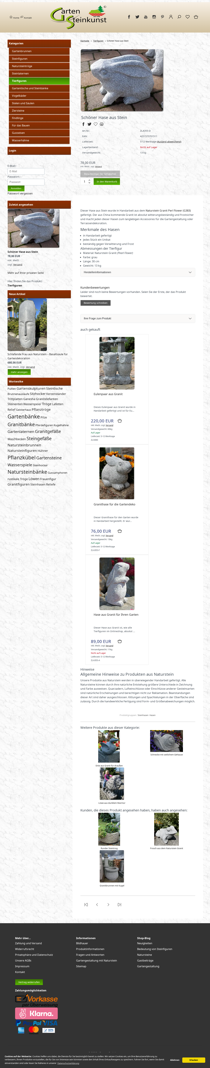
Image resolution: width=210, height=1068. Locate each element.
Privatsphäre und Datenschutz (34, 955)
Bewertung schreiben (95, 302)
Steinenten (15, 404)
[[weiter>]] (108, 906)
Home (16, 17)
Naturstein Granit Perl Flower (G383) (168, 210)
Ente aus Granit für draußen (109, 765)
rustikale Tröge (18, 479)
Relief (11, 410)
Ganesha (29, 399)
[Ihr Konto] (171, 18)
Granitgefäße (48, 431)
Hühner (43, 451)
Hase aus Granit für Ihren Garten (116, 615)
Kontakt (27, 17)
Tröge (47, 404)
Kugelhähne (61, 425)
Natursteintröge (22, 66)
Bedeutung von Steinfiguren (154, 949)
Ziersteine (18, 110)
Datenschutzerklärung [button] (68, 1063)
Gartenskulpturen (31, 388)
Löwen (34, 478)
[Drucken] (101, 125)
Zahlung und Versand (28, 943)
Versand (17, 264)
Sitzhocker (38, 394)
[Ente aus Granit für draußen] (109, 762)
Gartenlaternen (21, 431)
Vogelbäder (19, 95)
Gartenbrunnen (22, 51)
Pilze (44, 417)
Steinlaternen (20, 73)
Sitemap (81, 966)
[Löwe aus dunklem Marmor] (112, 799)
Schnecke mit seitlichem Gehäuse (166, 754)
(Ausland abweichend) (169, 141)
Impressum (22, 966)
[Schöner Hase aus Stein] (34, 247)
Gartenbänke (24, 416)
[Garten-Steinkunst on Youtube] (146, 18)
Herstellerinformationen (97, 272)
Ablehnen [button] (174, 1060)
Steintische (54, 388)
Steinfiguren (19, 58)
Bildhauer (82, 943)
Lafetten (57, 404)
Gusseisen (18, 133)
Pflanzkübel (22, 457)
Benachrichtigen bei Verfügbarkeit (100, 174)
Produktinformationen (90, 949)
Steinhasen (37, 484)
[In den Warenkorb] (119, 420)
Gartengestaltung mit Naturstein (96, 960)
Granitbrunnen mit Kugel (112, 885)
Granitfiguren (19, 484)
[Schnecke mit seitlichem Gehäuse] (166, 751)
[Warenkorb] (196, 18)
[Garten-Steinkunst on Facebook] (129, 18)
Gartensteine (49, 458)
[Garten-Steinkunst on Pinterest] (162, 18)
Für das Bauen (21, 125)
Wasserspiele (20, 464)
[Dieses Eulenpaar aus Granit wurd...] (116, 388)
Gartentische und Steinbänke (30, 88)
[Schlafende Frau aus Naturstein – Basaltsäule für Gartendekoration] (27, 350)
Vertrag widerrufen (29, 982)
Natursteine (144, 955)
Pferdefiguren (44, 425)
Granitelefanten (47, 399)
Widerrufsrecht (24, 949)
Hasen (152, 715)
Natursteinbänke (27, 471)
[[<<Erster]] (86, 906)
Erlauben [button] (193, 1060)
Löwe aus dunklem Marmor (111, 802)
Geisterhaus (23, 410)
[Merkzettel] (187, 18)
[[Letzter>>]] (119, 906)
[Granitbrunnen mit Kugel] (112, 882)
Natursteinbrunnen (24, 445)
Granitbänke (21, 424)
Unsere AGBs (23, 960)
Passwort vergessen (20, 193)
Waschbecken (17, 439)
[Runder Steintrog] (109, 844)
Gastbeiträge (145, 960)
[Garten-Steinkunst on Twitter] (137, 18)
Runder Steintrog (109, 848)
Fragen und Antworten (90, 955)
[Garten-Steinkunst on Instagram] (154, 18)
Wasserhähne (20, 140)
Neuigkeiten (144, 943)
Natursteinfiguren (22, 450)
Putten (12, 389)
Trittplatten (15, 399)
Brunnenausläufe (18, 394)
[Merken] (95, 125)
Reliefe (50, 484)
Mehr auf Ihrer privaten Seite (26, 273)
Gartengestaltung (148, 966)
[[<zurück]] (97, 906)
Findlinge (17, 118)
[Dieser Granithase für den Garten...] (117, 498)
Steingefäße (39, 438)
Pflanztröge (41, 409)
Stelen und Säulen (23, 103)
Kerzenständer (56, 394)
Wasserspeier (32, 404)
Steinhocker (40, 465)
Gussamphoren (57, 473)
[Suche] (179, 18)
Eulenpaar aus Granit (108, 394)
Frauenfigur (48, 479)
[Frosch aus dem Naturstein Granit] (166, 844)
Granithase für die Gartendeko (114, 504)
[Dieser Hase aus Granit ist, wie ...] (116, 609)
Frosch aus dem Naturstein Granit (166, 848)
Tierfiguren (19, 81)
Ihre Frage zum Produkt (97, 318)
